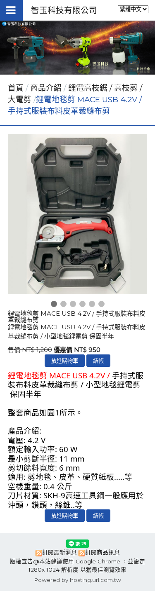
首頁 (16, 88)
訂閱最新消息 (59, 552)
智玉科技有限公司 (64, 10)
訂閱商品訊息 (102, 552)
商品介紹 (47, 88)
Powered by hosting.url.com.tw (77, 580)
